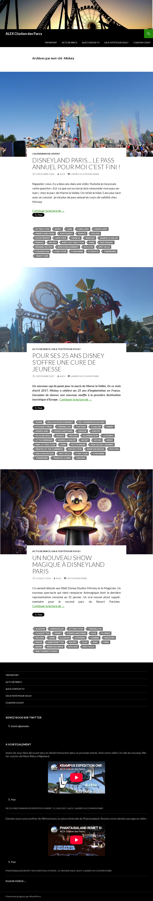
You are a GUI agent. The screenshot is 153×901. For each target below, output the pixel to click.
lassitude (60, 238)
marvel (39, 242)
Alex (62, 174)
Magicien (109, 637)
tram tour (41, 256)
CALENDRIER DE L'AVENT (46, 153)
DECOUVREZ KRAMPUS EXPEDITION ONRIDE (28, 808)
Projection (75, 449)
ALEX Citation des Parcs (24, 34)
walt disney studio (46, 651)
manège (75, 238)
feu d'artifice (43, 435)
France (82, 233)
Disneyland (100, 229)
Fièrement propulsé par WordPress (23, 896)
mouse (97, 440)
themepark (110, 251)
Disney (109, 426)
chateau (81, 426)
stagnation (42, 251)
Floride (105, 633)
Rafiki (38, 646)
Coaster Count (142, 42)
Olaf (85, 642)
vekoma (80, 458)
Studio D (93, 251)
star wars (77, 251)
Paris (92, 242)
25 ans (38, 422)
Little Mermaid (44, 440)
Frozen (95, 233)
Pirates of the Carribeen (49, 449)
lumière (94, 637)
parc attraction (45, 444)
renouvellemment (68, 247)
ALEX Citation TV (90, 42)
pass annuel (106, 242)
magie (38, 642)
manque (90, 238)
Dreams (82, 431)
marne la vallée (109, 238)
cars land (83, 229)
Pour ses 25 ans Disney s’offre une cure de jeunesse (68, 362)
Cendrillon (64, 426)
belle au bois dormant (60, 422)
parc (95, 642)
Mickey (53, 242)
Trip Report (51, 42)
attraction (42, 229)
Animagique (57, 629)
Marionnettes (55, 642)
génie (52, 637)
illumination (90, 435)
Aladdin (40, 629)
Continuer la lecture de (48, 210)
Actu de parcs (69, 42)
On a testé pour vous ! (116, 42)
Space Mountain (44, 453)
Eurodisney (66, 233)
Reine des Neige (55, 646)
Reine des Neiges (95, 449)
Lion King (108, 435)
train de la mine (62, 458)
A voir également (18, 744)
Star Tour (60, 251)
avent (58, 229)
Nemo (110, 440)
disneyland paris (44, 233)
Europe (96, 431)
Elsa (93, 633)
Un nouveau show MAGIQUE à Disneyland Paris (68, 564)
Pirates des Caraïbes (102, 444)
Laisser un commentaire (85, 174)
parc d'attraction (73, 242)
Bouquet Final (43, 426)
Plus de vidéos (16, 881)
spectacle (104, 247)
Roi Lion (88, 247)
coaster (96, 426)
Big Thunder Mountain (91, 422)
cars (69, 229)
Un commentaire (77, 578)
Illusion (65, 637)
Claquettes (42, 633)
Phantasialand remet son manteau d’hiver (31, 870)
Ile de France (42, 238)
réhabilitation (43, 247)
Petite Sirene (78, 444)
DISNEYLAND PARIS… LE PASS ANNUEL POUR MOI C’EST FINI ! (76, 163)
